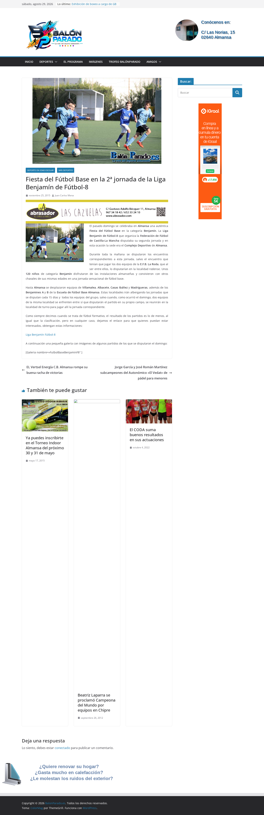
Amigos (151, 61)
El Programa (73, 61)
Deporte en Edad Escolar (40, 170)
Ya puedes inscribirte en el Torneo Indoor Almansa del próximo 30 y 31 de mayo (45, 445)
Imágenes (96, 61)
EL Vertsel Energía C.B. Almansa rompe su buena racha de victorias (57, 370)
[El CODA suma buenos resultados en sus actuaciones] (149, 402)
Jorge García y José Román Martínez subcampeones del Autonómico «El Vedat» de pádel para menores (133, 372)
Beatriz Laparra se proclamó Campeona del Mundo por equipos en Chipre (96, 702)
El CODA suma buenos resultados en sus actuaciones (147, 434)
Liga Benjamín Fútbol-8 (40, 334)
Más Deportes (66, 170)
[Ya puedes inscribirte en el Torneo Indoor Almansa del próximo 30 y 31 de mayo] (45, 402)
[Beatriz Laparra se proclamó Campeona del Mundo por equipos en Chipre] (97, 402)
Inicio (29, 61)
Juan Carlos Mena (64, 195)
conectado (62, 748)
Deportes (46, 61)
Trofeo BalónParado (124, 61)
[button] (55, 61)
